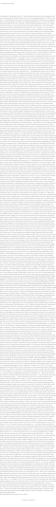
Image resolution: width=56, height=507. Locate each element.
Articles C (26, 494)
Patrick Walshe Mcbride (5, 494)
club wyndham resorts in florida (7, 3)
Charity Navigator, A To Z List (16, 494)
